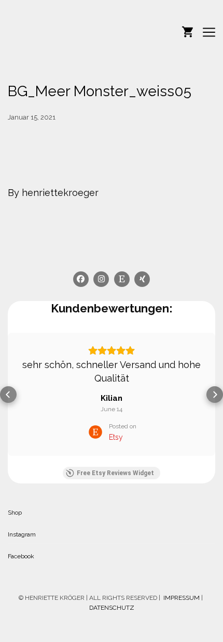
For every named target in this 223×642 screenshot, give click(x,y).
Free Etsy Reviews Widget (115, 473)
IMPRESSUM (181, 597)
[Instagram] (101, 279)
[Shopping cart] (187, 31)
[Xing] (142, 279)
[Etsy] (122, 279)
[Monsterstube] (60, 32)
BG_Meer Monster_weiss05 (99, 91)
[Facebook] (81, 279)
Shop (15, 512)
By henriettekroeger (53, 192)
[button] (8, 394)
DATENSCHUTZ (111, 607)
